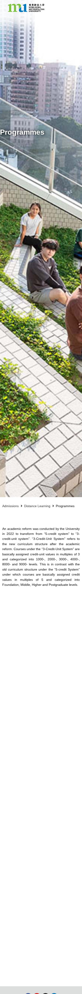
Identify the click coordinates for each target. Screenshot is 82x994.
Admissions (10, 506)
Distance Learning (37, 506)
